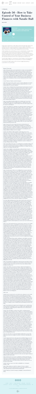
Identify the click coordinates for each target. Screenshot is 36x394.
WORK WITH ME (17, 383)
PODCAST (19, 2)
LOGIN (32, 2)
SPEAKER (14, 2)
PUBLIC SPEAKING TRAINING (25, 384)
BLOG (23, 2)
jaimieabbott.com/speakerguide (8, 62)
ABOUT (6, 2)
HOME (7, 383)
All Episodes (5, 9)
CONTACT (28, 2)
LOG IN (10, 384)
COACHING (15, 384)
